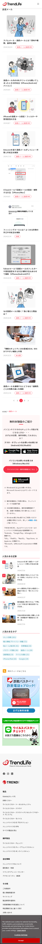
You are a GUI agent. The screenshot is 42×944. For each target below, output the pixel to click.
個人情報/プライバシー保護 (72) (15, 641)
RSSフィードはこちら (16, 671)
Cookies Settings (20, 935)
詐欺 (17, 236)
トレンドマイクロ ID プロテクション (15, 822)
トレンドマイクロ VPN (11, 826)
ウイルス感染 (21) (22, 654)
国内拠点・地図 (8, 868)
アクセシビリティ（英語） (12, 876)
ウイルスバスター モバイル (12, 818)
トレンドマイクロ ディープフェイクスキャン (18, 847)
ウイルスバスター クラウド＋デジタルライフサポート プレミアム (21, 813)
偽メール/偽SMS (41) (11, 646)
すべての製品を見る (10, 830)
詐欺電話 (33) (26, 646)
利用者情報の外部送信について (14, 904)
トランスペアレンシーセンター (14, 872)
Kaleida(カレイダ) (9, 796)
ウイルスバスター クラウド (12, 808)
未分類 (18, 355)
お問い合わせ (7, 912)
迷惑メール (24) (26, 650)
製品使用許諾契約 (9, 900)
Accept (21, 940)
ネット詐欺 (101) (9, 637)
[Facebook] (4, 773)
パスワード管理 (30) (10, 650)
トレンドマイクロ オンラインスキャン (16, 851)
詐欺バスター (7, 800)
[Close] (39, 918)
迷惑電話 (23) (8, 654)
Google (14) (23, 659)
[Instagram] (8, 773)
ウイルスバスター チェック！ (13, 843)
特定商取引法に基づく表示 (12, 908)
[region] (21, 929)
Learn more (21, 930)
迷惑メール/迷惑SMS (24, 47)
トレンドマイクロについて (12, 864)
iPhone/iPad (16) (9, 659)
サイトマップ (7, 896)
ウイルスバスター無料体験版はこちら (21, 469)
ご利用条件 (7, 888)
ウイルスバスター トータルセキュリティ (17, 804)
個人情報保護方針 (9, 892)
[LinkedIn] (12, 773)
